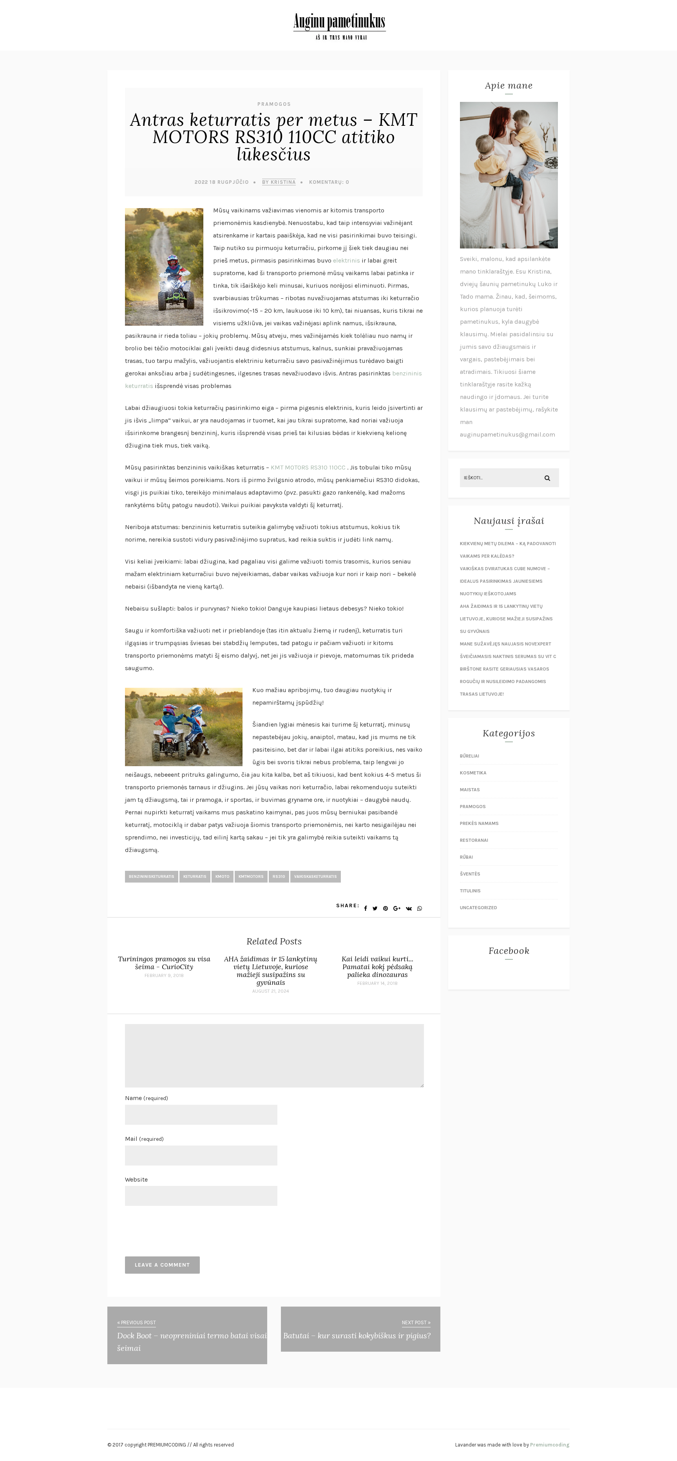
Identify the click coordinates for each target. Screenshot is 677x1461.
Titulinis (470, 891)
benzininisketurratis (151, 876)
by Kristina (279, 182)
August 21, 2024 (270, 991)
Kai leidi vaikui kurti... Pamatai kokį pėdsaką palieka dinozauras (377, 966)
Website (136, 1179)
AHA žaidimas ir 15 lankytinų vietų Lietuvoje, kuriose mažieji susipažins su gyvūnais (270, 970)
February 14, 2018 (377, 983)
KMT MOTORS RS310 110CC (308, 467)
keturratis (194, 876)
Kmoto (222, 876)
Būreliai (469, 756)
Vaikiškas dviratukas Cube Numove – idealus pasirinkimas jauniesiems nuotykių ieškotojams (505, 581)
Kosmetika (473, 773)
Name (146, 1098)
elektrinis (347, 260)
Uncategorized (478, 907)
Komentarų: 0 (329, 182)
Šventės (470, 874)
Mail (144, 1138)
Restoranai (474, 840)
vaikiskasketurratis (315, 876)
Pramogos (274, 104)
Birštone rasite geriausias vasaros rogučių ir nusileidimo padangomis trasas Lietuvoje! (504, 681)
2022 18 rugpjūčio (222, 182)
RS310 (279, 876)
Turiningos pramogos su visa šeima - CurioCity (164, 962)
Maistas (470, 789)
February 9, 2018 (164, 975)
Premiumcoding (550, 1445)
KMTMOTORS (251, 876)
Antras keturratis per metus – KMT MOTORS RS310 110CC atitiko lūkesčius (274, 137)
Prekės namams (479, 823)
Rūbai (466, 857)
